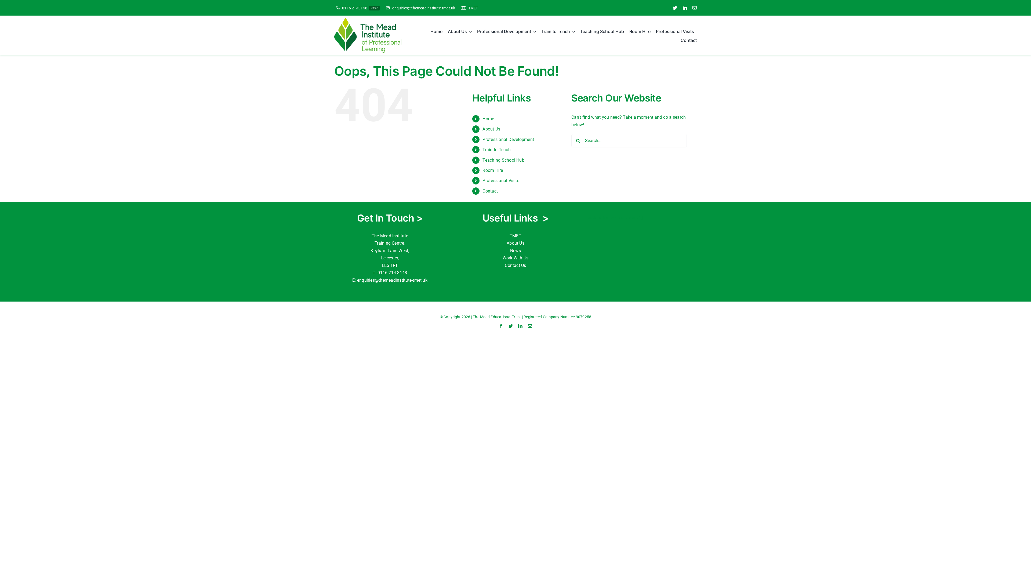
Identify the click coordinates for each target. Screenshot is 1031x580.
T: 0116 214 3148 (390, 272)
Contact (490, 191)
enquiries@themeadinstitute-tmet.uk (392, 280)
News (515, 250)
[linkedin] (685, 8)
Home (488, 118)
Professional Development (508, 139)
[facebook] (501, 326)
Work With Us (516, 257)
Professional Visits (500, 180)
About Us (515, 243)
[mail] (694, 8)
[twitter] (675, 8)
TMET (515, 235)
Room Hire (492, 170)
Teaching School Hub (503, 160)
